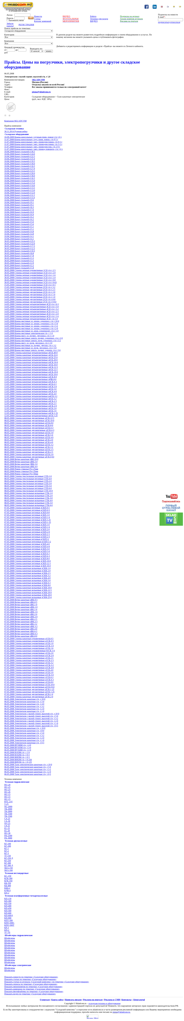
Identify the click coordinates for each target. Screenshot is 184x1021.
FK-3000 (8, 838)
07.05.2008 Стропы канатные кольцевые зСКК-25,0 (28, 597)
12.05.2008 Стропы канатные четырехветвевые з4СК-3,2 (30, 399)
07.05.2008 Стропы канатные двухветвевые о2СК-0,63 (29, 687)
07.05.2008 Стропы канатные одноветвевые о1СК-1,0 (29, 646)
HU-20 (7, 785)
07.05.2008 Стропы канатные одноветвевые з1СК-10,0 (29, 684)
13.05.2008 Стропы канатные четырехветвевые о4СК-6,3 (30, 382)
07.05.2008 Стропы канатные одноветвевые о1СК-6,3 (29, 680)
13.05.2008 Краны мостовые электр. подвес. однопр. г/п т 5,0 (32, 350)
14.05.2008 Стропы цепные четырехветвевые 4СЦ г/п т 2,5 (31, 311)
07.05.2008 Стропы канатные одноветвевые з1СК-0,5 (28, 638)
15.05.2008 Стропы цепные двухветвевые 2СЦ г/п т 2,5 (29, 290)
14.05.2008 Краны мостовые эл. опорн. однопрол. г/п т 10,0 (31, 321)
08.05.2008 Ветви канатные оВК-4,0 (20, 466)
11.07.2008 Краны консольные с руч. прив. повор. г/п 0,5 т (31, 139)
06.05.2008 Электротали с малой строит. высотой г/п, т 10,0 (31, 714)
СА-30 (7, 821)
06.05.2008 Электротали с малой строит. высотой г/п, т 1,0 (31, 723)
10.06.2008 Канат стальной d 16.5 (19, 166)
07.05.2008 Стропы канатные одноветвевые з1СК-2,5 (28, 658)
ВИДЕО (94, 21)
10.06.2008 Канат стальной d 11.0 (19, 198)
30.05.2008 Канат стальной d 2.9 (19, 263)
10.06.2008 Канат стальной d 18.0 (19, 164)
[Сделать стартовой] (174, 7)
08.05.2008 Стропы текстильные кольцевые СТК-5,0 (28, 503)
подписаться (163, 22)
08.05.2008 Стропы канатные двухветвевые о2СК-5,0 (28, 432)
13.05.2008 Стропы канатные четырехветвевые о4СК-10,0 (31, 372)
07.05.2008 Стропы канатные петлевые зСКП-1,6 (27, 525)
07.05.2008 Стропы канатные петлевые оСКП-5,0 (27, 551)
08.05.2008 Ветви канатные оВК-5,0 (20, 462)
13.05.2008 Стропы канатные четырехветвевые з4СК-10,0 (31, 374)
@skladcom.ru (124, 1012)
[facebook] (147, 8)
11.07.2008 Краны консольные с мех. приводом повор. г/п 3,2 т (33, 144)
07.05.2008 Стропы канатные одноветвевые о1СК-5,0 (29, 675)
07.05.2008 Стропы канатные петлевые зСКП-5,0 (27, 549)
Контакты (126, 1000)
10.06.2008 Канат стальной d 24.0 (19, 154)
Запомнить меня (16, 20)
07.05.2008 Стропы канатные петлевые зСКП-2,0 (27, 529)
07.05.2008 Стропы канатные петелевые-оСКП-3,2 (27, 542)
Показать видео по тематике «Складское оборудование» (30, 994)
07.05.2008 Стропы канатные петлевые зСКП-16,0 (27, 566)
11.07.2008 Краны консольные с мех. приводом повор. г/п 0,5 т (33, 142)
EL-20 (7, 831)
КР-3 (6, 928)
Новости (38, 16)
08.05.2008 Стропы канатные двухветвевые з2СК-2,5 (28, 452)
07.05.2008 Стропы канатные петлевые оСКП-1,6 (27, 527)
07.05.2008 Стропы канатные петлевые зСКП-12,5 (27, 563)
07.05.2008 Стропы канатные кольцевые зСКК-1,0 (27, 568)
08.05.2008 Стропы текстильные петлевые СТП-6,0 (28, 488)
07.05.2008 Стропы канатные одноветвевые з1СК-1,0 (28, 643)
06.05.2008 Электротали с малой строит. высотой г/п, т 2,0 (31, 721)
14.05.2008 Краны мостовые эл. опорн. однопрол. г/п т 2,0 (31, 328)
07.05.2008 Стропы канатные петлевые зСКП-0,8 (27, 512)
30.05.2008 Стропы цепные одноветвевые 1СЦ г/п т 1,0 (29, 277)
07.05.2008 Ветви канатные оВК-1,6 (20, 612)
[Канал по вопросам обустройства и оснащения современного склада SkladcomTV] (171, 508)
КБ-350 (7, 883)
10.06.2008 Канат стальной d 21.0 (19, 159)
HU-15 (7, 794)
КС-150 (7, 876)
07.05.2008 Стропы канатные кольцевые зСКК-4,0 (27, 578)
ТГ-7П (7, 932)
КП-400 (7, 906)
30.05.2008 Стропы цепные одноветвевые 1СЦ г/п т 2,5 (29, 270)
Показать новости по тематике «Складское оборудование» (31, 977)
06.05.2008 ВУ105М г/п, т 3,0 (17, 747)
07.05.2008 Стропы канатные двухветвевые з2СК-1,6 (28, 694)
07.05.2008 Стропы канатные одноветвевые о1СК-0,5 (29, 641)
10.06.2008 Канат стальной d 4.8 (19, 231)
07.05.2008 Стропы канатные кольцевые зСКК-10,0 (28, 588)
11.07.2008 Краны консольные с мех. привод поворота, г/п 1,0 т (33, 149)
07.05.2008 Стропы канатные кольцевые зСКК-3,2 (27, 575)
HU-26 (7, 792)
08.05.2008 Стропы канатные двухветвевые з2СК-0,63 (29, 457)
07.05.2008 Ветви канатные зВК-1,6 (20, 609)
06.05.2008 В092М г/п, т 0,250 (18, 760)
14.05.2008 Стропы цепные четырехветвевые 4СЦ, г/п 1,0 (31, 319)
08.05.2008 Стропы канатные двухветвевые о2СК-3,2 (28, 445)
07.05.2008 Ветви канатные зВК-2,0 (20, 614)
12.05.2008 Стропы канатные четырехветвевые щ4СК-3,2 (30, 396)
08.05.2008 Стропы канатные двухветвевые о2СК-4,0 (28, 437)
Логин (10, 15)
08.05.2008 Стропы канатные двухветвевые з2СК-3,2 (28, 447)
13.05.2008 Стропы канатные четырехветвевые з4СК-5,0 (30, 389)
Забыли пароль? (10, 24)
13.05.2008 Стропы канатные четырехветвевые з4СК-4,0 (30, 394)
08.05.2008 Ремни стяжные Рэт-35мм (21, 471)
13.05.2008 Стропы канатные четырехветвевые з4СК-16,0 (31, 365)
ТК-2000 (8, 809)
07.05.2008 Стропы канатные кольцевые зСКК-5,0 (27, 580)
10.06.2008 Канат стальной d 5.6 (19, 222)
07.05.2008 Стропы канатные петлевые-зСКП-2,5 (27, 534)
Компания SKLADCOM (15, 121)
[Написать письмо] (180, 7)
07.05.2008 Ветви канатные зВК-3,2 (20, 624)
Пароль (10, 18)
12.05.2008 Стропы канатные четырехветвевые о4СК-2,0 (30, 406)
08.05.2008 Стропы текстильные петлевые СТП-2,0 (28, 481)
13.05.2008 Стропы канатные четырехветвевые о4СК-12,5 (31, 367)
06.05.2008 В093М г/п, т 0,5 (17, 757)
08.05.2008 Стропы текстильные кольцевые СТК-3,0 (28, 498)
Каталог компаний (42, 21)
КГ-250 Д (8, 858)
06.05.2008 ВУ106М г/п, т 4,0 (17, 745)
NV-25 (7, 823)
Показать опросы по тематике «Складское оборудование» (30, 984)
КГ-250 (7, 860)
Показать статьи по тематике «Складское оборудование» (30, 979)
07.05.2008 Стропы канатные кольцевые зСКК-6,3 (27, 583)
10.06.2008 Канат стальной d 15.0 (19, 181)
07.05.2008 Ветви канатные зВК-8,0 (20, 636)
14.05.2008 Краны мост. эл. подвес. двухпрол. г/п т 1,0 (29, 336)
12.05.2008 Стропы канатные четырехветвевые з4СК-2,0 (30, 408)
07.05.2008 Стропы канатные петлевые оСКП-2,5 (27, 537)
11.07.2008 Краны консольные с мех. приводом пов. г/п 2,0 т (32, 147)
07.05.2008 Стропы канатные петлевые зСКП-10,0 (27, 561)
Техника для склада (99, 19)
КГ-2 (6, 851)
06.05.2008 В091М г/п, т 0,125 (18, 762)
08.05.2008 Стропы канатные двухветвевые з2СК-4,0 (28, 440)
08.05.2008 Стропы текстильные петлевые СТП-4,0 (28, 479)
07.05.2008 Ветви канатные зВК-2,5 (20, 619)
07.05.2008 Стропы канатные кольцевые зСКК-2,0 (27, 571)
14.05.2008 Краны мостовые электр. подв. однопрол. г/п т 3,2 (32, 340)
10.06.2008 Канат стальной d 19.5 (19, 161)
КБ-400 (7, 886)
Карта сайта (57, 1000)
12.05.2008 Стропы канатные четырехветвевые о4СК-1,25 (31, 413)
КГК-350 (8, 881)
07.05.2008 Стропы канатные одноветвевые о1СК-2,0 (29, 655)
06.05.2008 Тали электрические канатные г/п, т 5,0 (27, 767)
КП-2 (6, 893)
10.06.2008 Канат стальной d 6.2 (19, 217)
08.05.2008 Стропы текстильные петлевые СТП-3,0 (28, 483)
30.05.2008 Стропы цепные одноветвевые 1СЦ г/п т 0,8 (29, 280)
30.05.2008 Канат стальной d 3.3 (19, 258)
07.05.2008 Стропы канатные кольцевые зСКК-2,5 (27, 573)
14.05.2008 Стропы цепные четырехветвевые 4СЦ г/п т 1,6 (31, 316)
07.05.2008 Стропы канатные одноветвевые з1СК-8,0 (28, 682)
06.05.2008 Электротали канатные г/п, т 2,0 (24, 709)
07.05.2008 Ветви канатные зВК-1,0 (20, 605)
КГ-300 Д (8, 865)
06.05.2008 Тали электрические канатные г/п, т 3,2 (27, 769)
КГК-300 (8, 878)
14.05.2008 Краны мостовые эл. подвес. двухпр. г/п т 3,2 (30, 345)
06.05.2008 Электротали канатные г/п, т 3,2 (24, 706)
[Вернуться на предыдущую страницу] (5, 116)
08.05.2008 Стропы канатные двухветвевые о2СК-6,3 (28, 428)
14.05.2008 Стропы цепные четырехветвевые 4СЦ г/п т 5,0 (31, 307)
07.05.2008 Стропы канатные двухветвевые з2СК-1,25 (29, 689)
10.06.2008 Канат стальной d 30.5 (19, 151)
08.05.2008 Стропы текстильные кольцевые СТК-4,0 (28, 500)
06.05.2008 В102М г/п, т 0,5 (17, 755)
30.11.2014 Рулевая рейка (15, 131)
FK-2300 (8, 835)
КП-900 (7, 918)
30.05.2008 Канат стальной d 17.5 (19, 246)
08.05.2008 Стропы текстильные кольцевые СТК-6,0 (28, 505)
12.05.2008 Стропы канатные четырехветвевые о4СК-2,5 (30, 401)
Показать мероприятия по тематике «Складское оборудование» (33, 986)
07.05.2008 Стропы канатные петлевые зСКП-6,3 (27, 554)
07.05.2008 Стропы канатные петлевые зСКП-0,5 (27, 508)
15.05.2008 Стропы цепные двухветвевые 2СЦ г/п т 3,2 (29, 287)
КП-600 (7, 913)
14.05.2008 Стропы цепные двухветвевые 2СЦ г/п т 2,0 (29, 292)
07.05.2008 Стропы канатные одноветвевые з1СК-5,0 (28, 672)
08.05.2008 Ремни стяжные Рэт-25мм (21, 469)
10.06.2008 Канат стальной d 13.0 (19, 190)
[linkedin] (155, 8)
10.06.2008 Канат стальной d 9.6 (19, 200)
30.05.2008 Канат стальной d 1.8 (19, 268)
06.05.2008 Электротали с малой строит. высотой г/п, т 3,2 (31, 718)
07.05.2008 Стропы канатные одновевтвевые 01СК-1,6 (29, 651)
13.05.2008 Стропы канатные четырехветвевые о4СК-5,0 (30, 386)
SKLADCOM (38, 80)
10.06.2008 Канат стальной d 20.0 (19, 173)
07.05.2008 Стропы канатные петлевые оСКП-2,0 (27, 532)
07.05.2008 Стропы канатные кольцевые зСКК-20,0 (28, 595)
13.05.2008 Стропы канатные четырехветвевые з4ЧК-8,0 (30, 379)
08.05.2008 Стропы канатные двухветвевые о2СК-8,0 (28, 423)
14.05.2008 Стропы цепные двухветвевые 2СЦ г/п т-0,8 (29, 299)
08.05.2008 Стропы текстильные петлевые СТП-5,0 (28, 486)
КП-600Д (8, 915)
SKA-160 (8, 870)
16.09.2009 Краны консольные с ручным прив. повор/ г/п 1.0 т (33, 137)
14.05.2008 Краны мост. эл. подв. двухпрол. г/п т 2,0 (28, 343)
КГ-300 (7, 863)
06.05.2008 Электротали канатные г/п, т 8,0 (24, 730)
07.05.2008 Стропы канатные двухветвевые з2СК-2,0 (28, 697)
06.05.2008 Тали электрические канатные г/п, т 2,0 (27, 772)
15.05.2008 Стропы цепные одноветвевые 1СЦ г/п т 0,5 (29, 285)
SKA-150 (8, 868)
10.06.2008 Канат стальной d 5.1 (19, 227)
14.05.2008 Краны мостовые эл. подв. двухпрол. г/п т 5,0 (30, 348)
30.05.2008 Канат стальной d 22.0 (19, 244)
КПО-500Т (9, 925)
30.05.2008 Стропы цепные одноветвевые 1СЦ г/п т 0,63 (30, 282)
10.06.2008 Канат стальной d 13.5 (19, 188)
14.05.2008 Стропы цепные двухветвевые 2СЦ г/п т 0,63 (30, 302)
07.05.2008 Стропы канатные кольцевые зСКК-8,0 (27, 585)
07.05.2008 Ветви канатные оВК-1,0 (20, 607)
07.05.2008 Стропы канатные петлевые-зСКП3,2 (26, 539)
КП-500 (7, 911)
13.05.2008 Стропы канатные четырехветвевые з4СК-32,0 (31, 355)
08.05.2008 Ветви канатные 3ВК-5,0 (20, 464)
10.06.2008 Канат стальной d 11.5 (19, 195)
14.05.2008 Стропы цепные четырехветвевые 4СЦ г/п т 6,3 (31, 304)
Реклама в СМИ (112, 1000)
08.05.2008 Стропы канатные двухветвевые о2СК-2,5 (28, 449)
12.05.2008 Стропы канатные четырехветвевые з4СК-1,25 (31, 416)
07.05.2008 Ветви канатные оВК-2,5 (20, 621)
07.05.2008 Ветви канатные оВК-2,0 (20, 617)
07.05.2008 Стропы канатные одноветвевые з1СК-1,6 (28, 648)
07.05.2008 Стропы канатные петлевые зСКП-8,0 (27, 558)
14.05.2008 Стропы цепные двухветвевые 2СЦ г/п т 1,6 (29, 294)
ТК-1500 (8, 814)
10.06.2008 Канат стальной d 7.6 (19, 210)
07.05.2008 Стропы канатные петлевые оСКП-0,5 (27, 510)
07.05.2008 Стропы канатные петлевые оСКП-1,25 (27, 522)
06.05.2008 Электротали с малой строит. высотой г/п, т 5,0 (31, 716)
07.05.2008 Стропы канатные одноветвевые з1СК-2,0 (28, 653)
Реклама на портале (93, 1000)
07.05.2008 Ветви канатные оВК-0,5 (20, 600)
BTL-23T (8, 802)
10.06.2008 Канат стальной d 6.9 (19, 212)
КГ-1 (6, 848)
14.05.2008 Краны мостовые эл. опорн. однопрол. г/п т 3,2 (31, 326)
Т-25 (6, 804)
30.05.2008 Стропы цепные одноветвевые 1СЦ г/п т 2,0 (29, 273)
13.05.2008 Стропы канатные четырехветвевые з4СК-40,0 (31, 353)
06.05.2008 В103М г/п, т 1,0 (17, 752)
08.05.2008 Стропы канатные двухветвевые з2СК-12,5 (29, 418)
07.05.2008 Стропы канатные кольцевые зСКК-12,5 (28, 590)
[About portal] (161, 7)
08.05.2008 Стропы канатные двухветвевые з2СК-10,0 (29, 420)
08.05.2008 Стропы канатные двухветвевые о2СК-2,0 (28, 454)
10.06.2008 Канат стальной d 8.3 (19, 207)
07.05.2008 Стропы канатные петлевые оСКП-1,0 (27, 517)
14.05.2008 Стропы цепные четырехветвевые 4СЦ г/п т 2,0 (31, 314)
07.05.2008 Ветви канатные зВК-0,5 (20, 602)
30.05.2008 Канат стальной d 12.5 (19, 248)
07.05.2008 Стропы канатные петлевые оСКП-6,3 (27, 556)
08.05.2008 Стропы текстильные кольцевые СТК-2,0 (28, 495)
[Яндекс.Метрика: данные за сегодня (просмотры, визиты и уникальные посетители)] (92, 1017)
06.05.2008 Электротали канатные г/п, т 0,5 (24, 743)
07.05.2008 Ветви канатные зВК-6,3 (20, 631)
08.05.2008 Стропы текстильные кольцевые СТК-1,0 (28, 493)
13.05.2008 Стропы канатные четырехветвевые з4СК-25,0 (31, 357)
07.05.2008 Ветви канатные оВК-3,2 (20, 626)
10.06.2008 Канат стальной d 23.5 (19, 171)
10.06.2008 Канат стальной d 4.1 (19, 236)
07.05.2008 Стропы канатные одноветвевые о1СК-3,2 (29, 665)
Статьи (37, 19)
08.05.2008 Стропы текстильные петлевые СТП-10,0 (28, 491)
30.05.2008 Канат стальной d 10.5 (19, 251)
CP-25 (7, 826)
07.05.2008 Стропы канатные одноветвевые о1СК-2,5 (29, 660)
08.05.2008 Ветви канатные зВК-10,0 (21, 459)
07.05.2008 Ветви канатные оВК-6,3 (20, 634)
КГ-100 (7, 844)
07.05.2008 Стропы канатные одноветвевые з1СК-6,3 (28, 677)
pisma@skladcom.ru (41, 92)
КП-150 (7, 898)
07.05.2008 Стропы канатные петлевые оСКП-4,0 (27, 546)
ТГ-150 (7, 856)
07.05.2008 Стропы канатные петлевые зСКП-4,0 (27, 544)
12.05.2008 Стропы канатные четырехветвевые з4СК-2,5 (30, 403)
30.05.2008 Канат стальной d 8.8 (19, 253)
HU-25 (7, 787)
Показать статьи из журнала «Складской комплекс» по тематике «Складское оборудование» (46, 982)
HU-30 (7, 833)
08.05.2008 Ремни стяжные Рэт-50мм (21, 474)
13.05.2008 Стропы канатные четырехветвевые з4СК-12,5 (31, 370)
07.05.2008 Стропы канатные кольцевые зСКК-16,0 (28, 592)
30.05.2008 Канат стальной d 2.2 (19, 265)
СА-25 (7, 818)
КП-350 (7, 903)
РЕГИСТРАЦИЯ (26, 25)
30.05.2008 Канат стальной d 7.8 (19, 256)
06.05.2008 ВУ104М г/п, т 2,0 (17, 750)
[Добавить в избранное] (167, 7)
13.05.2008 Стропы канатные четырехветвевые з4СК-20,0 (31, 360)
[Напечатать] (9, 116)
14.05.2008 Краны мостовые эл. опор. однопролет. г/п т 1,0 (31, 331)
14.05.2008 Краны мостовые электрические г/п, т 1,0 (28, 333)
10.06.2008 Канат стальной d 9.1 (19, 202)
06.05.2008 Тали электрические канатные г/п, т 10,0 (28, 764)
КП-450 (7, 908)
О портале (45, 1000)
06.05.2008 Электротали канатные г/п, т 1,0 (24, 711)
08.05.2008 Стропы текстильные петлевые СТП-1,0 (28, 476)
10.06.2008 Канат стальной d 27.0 (19, 168)
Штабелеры (9, 938)
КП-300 (7, 901)
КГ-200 (7, 846)
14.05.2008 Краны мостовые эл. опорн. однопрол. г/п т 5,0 (31, 323)
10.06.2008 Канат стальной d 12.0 (19, 193)
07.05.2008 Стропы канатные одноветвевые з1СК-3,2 (28, 663)
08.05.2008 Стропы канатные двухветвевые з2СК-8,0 (28, 425)
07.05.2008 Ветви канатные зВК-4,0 (20, 629)
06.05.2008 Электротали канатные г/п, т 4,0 (24, 704)
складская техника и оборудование (104, 1003)
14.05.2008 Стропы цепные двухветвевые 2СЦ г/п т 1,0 (29, 297)
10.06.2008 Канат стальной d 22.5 (19, 156)
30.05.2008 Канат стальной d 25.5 (19, 241)
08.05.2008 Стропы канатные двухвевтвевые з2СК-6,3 (29, 430)
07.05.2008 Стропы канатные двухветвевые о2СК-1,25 (29, 692)
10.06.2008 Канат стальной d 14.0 (19, 185)
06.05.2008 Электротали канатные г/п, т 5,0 (24, 701)
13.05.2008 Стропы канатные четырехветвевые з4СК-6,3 (30, 384)
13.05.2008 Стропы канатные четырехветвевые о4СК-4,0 (30, 391)
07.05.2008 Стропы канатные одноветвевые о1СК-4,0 (29, 667)
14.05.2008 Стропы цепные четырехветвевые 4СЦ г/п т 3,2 (31, 309)
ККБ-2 (7, 888)
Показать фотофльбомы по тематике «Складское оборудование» (33, 991)
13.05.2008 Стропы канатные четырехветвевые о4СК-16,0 (31, 362)
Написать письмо (73, 1000)
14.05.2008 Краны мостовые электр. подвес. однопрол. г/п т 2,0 (33, 338)
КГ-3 (6, 853)
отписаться (175, 22)
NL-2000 (8, 806)
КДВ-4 (7, 890)
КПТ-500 (8, 920)
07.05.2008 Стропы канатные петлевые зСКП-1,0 (27, 515)
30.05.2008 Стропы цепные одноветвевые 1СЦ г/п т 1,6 (29, 275)
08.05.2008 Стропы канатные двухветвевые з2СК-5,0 (28, 435)
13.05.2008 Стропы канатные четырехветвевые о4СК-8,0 (30, 377)
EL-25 (7, 828)
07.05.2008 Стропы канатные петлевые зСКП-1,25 (27, 520)
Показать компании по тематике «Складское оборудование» (32, 989)
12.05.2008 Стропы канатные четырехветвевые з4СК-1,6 (30, 411)
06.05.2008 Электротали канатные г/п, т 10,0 (24, 699)
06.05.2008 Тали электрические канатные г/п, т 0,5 (27, 774)
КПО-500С (9, 923)
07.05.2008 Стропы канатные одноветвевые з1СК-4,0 (28, 670)
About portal (139, 1000)
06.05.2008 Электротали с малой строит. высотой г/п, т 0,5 (31, 726)
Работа (93, 16)
